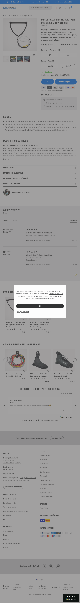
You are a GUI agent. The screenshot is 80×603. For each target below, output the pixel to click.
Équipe (5, 535)
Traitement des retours (10, 507)
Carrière (5, 547)
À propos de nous (8, 531)
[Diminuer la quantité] (44, 81)
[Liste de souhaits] (65, 7)
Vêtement (43, 488)
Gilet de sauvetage (46, 480)
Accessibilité (56, 587)
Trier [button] (4, 220)
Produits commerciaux (47, 497)
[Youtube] (57, 566)
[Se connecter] (60, 7)
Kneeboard (43, 468)
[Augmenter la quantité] (51, 81)
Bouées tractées (45, 455)
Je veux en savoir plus (56, 294)
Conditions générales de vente (17, 587)
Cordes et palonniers (25, 15)
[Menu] (75, 8)
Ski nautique (13, 15)
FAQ (4, 519)
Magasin (6, 539)
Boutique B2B (57, 438)
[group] (14, 210)
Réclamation (7, 515)
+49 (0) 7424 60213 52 (21, 480)
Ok (40, 306)
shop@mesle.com (8, 474)
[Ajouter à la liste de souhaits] (34, 55)
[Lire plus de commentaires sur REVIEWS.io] (66, 417)
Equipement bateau (46, 493)
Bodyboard (43, 476)
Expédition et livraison (10, 503)
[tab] (73, 221)
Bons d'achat (44, 508)
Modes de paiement (9, 499)
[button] (4, 405)
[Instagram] (44, 566)
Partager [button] (48, 240)
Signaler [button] (43, 240)
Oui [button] (40, 240)
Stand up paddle (45, 472)
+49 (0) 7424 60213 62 (28, 478)
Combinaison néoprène (47, 484)
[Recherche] (65, 8)
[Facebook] (51, 566)
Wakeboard (43, 459)
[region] (40, 405)
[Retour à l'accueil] (9, 8)
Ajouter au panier (66, 82)
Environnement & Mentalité (11, 543)
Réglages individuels (23, 312)
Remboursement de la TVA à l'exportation (16, 511)
